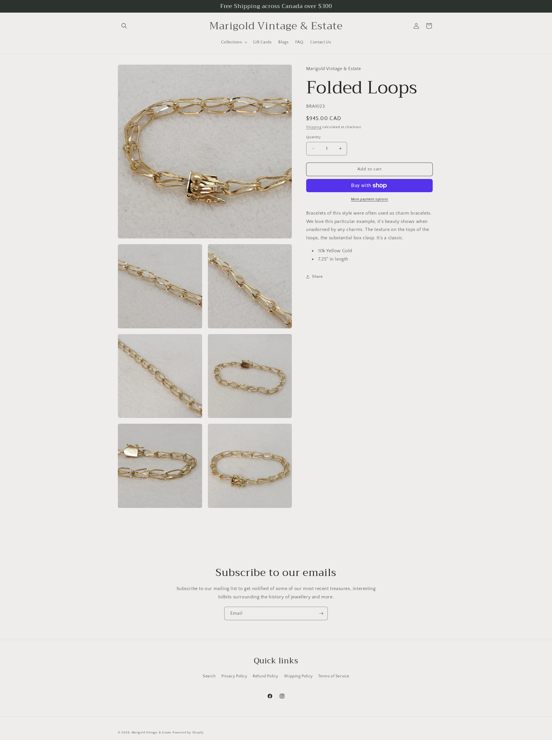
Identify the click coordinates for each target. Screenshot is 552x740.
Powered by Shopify (188, 732)
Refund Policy (265, 676)
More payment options (369, 199)
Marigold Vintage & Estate (152, 732)
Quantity (313, 137)
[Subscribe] (321, 613)
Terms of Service (333, 676)
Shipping (313, 127)
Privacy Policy (234, 676)
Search (209, 676)
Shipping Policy (298, 676)
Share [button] (317, 276)
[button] (124, 26)
